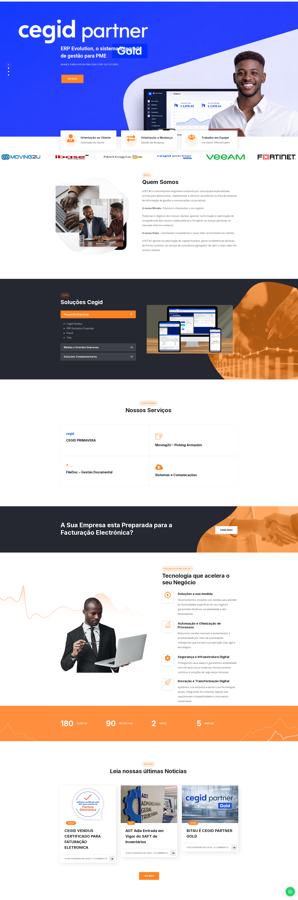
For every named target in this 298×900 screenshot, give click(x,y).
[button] (290, 891)
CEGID (71, 823)
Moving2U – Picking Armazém (178, 445)
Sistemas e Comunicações (176, 475)
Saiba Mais (226, 530)
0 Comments (100, 858)
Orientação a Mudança (157, 137)
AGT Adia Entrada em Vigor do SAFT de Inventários (144, 836)
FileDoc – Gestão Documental (89, 472)
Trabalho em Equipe (215, 137)
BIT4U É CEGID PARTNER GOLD (209, 833)
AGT (131, 823)
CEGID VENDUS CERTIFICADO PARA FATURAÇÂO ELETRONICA (82, 839)
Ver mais (72, 79)
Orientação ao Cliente (96, 137)
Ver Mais (149, 876)
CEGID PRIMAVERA (81, 440)
